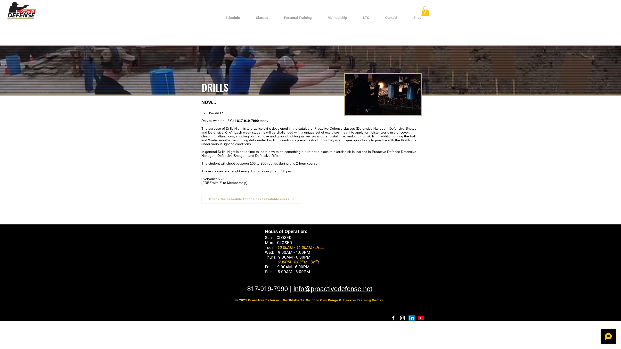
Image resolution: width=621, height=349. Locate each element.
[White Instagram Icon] (611, 10)
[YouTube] (421, 318)
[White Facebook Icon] (603, 10)
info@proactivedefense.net (333, 289)
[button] (262, 18)
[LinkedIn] (412, 318)
